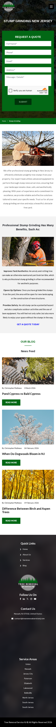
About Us (27, 554)
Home (4, 121)
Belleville (28, 693)
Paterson (28, 678)
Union (28, 664)
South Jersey (28, 702)
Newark (28, 669)
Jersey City (28, 673)
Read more (11, 402)
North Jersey (28, 697)
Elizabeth (28, 683)
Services (26, 560)
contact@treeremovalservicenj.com (29, 618)
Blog (25, 565)
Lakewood (28, 688)
